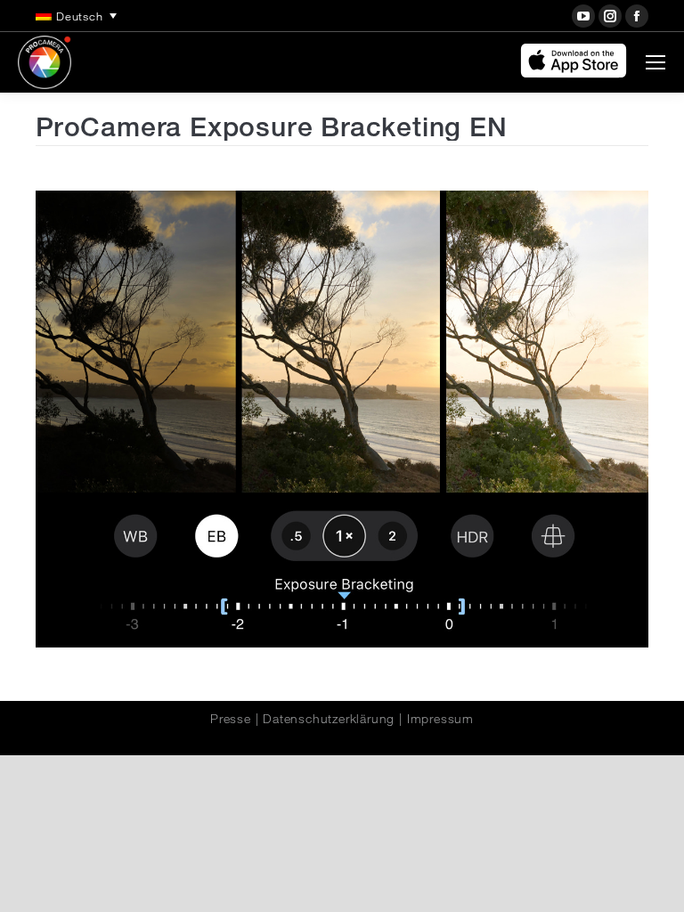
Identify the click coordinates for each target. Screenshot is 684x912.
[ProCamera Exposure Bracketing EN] (342, 419)
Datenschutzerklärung (329, 719)
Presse (230, 719)
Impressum (440, 719)
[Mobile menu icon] (655, 62)
